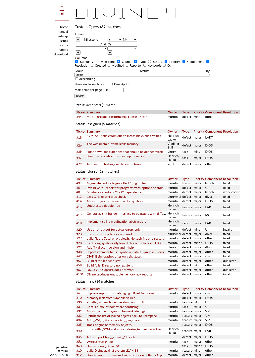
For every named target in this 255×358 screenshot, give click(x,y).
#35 (79, 324)
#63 (79, 346)
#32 (79, 311)
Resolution (230, 112)
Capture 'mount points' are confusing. (113, 307)
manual (63, 31)
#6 (78, 293)
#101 (79, 274)
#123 (79, 355)
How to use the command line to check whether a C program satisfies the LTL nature (145, 355)
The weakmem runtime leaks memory (112, 144)
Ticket (80, 112)
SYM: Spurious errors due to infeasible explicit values (124, 136)
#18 (79, 223)
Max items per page (88, 89)
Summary (86, 61)
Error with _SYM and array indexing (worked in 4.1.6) (124, 329)
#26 (79, 145)
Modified (118, 65)
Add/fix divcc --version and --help (110, 247)
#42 (79, 256)
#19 (79, 137)
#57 (79, 261)
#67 (79, 269)
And (103, 44)
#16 (79, 207)
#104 (79, 350)
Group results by (142, 71)
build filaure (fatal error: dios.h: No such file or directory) (126, 238)
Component (196, 61)
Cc (168, 65)
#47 (79, 157)
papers (63, 49)
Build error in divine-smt (104, 261)
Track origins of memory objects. (109, 325)
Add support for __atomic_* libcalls (111, 337)
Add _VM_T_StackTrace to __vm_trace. (113, 320)
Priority (175, 61)
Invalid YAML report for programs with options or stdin (125, 188)
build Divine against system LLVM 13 (112, 350)
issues (64, 40)
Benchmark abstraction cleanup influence (115, 156)
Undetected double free (103, 205)
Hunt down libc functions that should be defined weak (125, 151)
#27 (79, 238)
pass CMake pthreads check (106, 196)
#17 (79, 215)
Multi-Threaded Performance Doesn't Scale (117, 116)
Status (157, 61)
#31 (79, 306)
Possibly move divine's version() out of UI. (115, 302)
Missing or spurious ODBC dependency (114, 192)
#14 (79, 201)
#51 (79, 341)
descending (87, 79)
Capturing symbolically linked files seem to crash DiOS (125, 243)
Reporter (136, 65)
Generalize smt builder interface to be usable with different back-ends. (136, 213)
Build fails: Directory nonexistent (110, 265)
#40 (79, 330)
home (64, 27)
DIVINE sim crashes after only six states (114, 256)
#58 (79, 265)
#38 (79, 252)
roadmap (62, 36)
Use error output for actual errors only (113, 229)
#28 (79, 243)
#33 (79, 315)
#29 (79, 247)
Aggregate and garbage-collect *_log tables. (117, 183)
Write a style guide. (100, 341)
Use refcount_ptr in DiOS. (105, 346)
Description (121, 84)
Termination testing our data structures (114, 164)
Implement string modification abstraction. (116, 221)
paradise (62, 347)
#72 (79, 164)
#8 (78, 192)
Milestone (91, 39)
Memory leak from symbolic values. (111, 298)
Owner (126, 61)
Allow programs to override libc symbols (115, 201)
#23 (79, 234)
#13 (79, 196)
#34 (79, 320)
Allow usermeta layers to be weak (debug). (116, 311)
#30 (79, 302)
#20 (79, 229)
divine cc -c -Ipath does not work (110, 234)
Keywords (154, 65)
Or (109, 44)
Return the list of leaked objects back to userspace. (122, 316)
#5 (78, 187)
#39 (79, 151)
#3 (78, 183)
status (63, 45)
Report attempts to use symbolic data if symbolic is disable (127, 252)
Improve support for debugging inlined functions (120, 293)
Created (100, 65)
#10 (79, 297)
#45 (79, 337)
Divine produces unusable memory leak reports (119, 274)
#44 (79, 116)
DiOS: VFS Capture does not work (110, 269)
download (61, 54)
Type (142, 61)
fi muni (63, 351)
